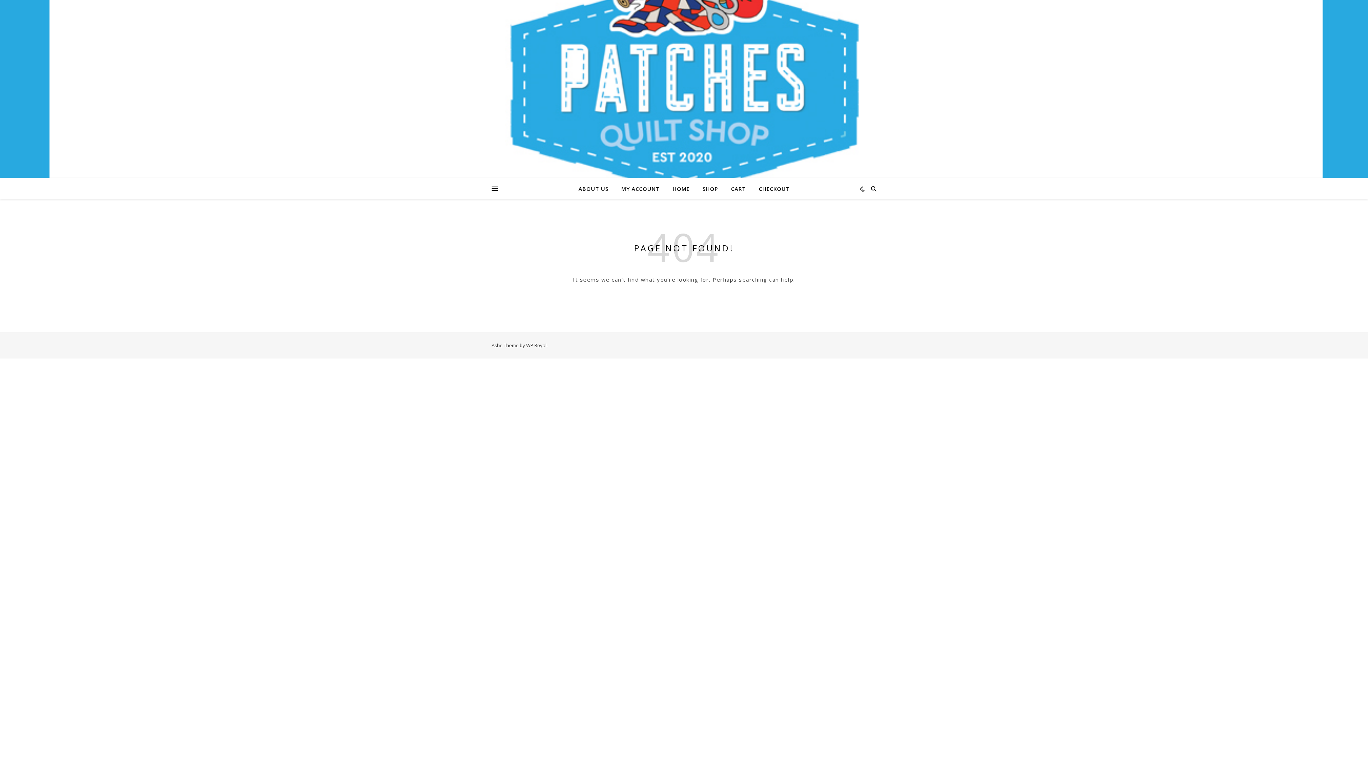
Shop (710, 188)
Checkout (774, 188)
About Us (593, 188)
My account (640, 188)
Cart (738, 188)
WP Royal (536, 345)
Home (681, 188)
